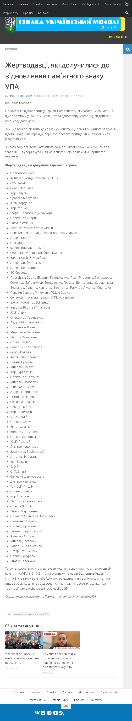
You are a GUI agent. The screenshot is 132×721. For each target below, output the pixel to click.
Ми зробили (70, 4)
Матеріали (111, 4)
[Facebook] (43, 713)
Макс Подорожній (20, 96)
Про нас (28, 13)
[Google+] (49, 713)
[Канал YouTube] (55, 713)
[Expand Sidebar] (127, 49)
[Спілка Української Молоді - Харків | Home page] (65, 24)
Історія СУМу (10, 13)
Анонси (52, 4)
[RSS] (61, 713)
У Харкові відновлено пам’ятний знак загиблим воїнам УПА (22, 658)
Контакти (44, 13)
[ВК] (37, 713)
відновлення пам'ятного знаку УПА (31, 614)
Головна (7, 4)
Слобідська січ (91, 4)
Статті (36, 4)
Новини (23, 4)
